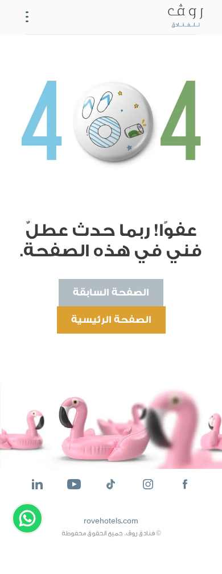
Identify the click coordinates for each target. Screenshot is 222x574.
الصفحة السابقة (111, 292)
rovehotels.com (111, 521)
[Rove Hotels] (183, 17)
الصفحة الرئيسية (111, 319)
